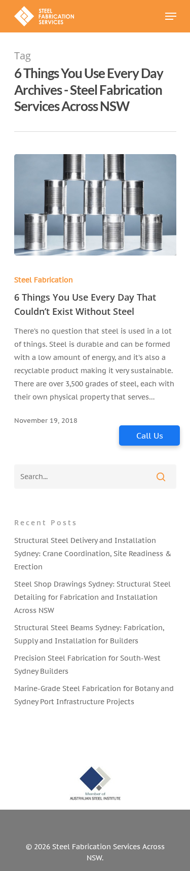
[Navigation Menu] (170, 16)
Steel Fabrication (43, 279)
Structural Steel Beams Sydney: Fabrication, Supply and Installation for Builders (89, 634)
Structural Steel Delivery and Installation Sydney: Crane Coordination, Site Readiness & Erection (92, 553)
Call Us (149, 435)
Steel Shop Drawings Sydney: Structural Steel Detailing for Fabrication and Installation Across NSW (92, 597)
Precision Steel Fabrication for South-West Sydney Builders (87, 665)
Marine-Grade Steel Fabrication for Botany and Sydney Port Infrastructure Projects (94, 695)
